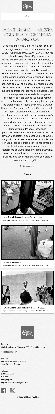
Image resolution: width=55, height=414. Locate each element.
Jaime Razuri (8, 217)
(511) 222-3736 (7, 374)
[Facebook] (3, 390)
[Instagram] (12, 390)
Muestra (27, 174)
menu (27, 16)
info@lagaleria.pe (8, 379)
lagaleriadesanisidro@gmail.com (15, 382)
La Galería (27, 6)
